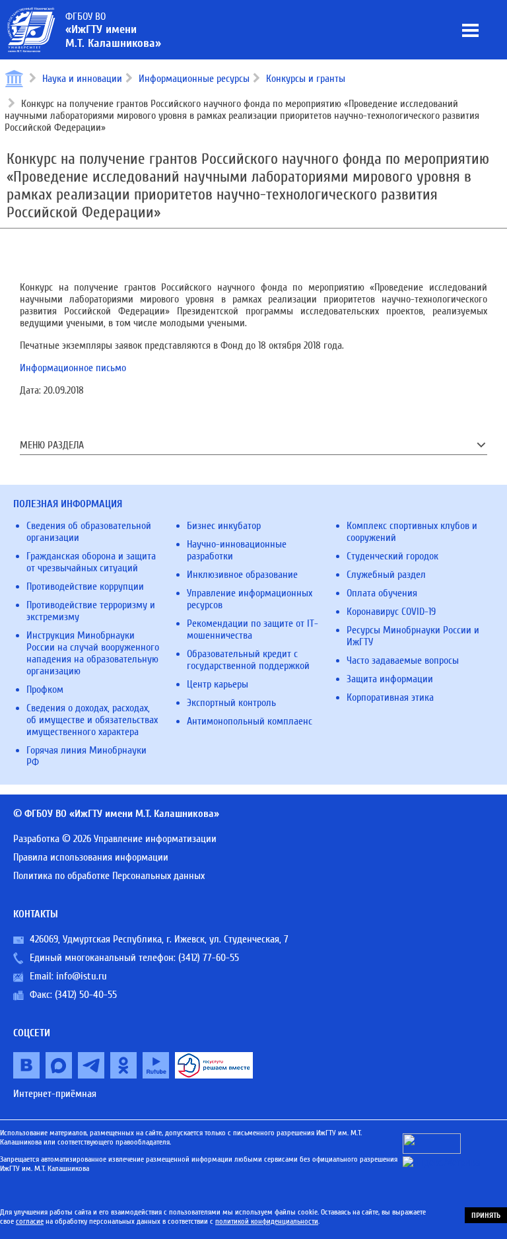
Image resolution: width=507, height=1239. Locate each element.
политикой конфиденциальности (266, 1221)
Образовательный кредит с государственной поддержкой (248, 660)
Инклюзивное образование (242, 575)
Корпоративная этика (390, 697)
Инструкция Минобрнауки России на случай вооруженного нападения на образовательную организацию (92, 653)
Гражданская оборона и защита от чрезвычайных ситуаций (91, 562)
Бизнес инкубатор (224, 526)
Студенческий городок (392, 556)
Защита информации (390, 679)
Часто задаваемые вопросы (403, 660)
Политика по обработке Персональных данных (109, 876)
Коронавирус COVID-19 (391, 612)
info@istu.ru (81, 976)
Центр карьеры (217, 684)
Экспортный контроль (231, 703)
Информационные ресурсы (194, 79)
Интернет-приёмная (54, 1094)
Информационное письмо (73, 368)
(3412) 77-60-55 (208, 958)
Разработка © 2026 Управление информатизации (115, 839)
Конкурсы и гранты (305, 79)
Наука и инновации (82, 79)
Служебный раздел (386, 575)
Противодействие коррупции (85, 586)
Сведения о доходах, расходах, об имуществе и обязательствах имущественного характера (92, 720)
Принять (485, 1215)
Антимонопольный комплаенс (249, 721)
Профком (44, 689)
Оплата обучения (382, 593)
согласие (30, 1221)
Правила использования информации (90, 857)
